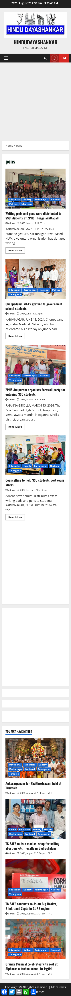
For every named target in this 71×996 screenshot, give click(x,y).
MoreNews (58, 987)
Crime (12, 829)
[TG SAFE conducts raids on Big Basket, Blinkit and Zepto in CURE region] (35, 879)
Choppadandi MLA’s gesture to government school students (35, 279)
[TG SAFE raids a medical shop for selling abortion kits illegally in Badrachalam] (35, 819)
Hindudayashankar (36, 42)
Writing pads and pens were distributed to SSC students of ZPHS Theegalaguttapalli (35, 189)
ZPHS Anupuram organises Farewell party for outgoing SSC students (35, 365)
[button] (6, 58)
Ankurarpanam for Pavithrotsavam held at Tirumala (33, 785)
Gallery (27, 199)
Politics (13, 203)
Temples (14, 773)
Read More (16, 251)
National (55, 199)
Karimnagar (41, 199)
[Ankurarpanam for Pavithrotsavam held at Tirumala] (35, 758)
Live (64, 58)
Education (14, 199)
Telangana (26, 203)
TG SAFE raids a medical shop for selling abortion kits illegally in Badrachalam (32, 845)
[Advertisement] (35, 99)
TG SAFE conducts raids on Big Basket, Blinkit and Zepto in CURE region (31, 906)
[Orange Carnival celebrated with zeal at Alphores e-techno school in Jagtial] (35, 939)
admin (11, 223)
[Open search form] (45, 58)
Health (27, 466)
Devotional (15, 764)
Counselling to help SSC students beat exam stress (35, 455)
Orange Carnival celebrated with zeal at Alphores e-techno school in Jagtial (31, 966)
